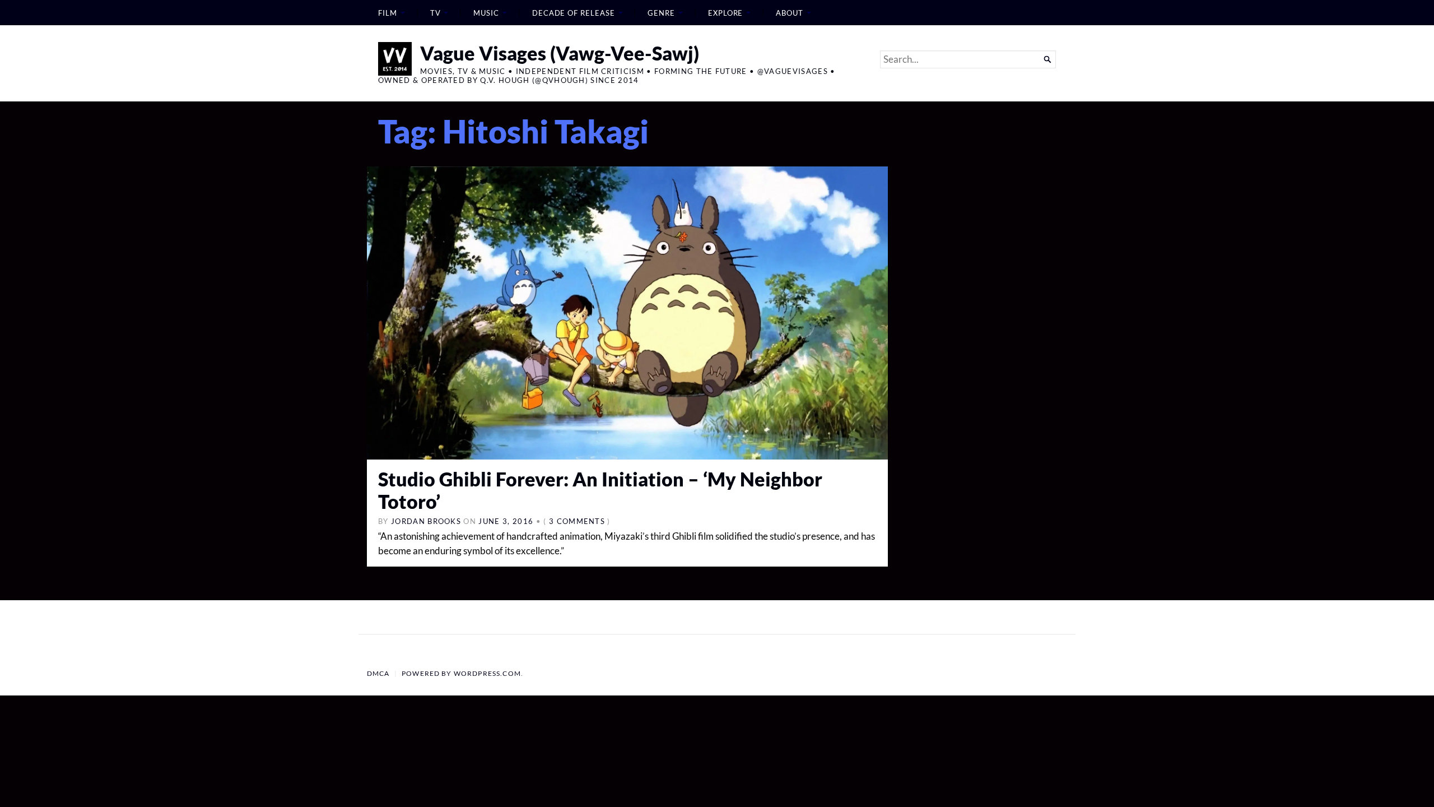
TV (435, 12)
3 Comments (577, 521)
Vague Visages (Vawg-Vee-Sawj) (559, 52)
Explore (725, 12)
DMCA (378, 673)
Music (486, 12)
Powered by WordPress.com (461, 673)
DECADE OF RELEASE (573, 12)
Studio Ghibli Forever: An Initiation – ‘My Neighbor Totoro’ (600, 490)
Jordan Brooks (426, 521)
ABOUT (789, 12)
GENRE (661, 12)
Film (387, 12)
